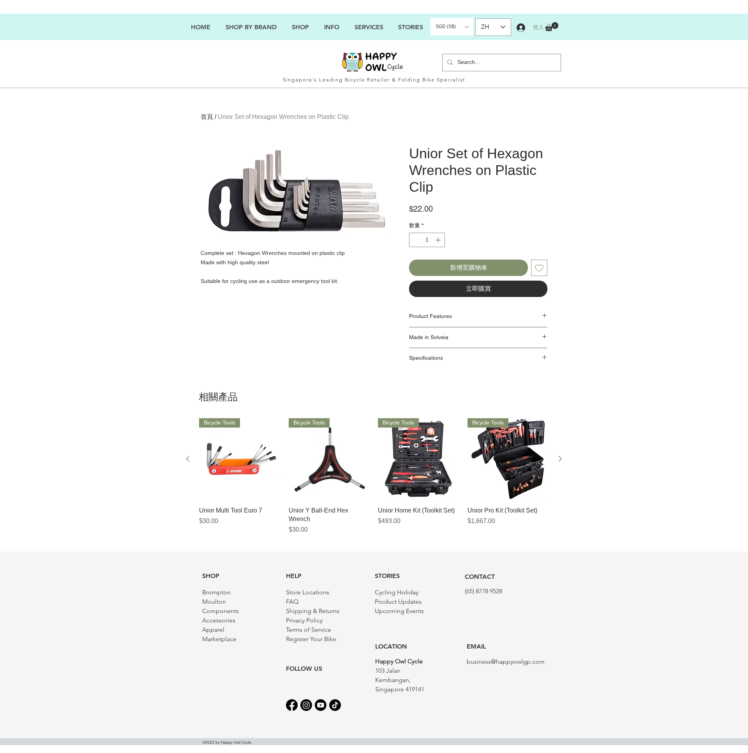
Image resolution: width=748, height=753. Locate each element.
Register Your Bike (311, 639)
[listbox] (451, 26)
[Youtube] (320, 705)
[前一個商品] (187, 458)
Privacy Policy (304, 620)
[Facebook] (292, 705)
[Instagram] (306, 705)
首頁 (207, 116)
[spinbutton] (427, 240)
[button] (331, 27)
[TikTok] (335, 705)
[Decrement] (415, 240)
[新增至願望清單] (539, 268)
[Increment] (439, 240)
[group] (374, 476)
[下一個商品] (560, 458)
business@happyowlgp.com (506, 661)
